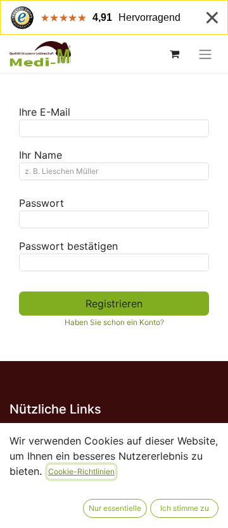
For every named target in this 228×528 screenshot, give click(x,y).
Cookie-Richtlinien (81, 471)
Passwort (41, 203)
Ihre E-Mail (44, 112)
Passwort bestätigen (68, 246)
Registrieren (114, 303)
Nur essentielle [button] (115, 508)
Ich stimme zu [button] (184, 508)
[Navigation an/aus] (205, 54)
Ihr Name (40, 155)
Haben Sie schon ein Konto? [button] (114, 322)
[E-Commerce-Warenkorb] (174, 53)
